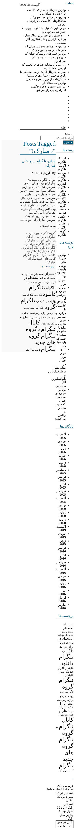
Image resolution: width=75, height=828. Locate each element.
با (61, 642)
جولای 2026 (62, 443)
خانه (63, 127)
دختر (65, 696)
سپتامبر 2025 (61, 493)
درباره (70, 700)
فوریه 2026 (62, 457)
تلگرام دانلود (48, 247)
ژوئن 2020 (63, 514)
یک (60, 770)
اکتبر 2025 (63, 485)
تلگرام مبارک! (47, 251)
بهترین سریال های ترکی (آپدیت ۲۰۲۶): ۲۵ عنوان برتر (61, 269)
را (61, 703)
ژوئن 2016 (63, 585)
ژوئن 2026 (63, 450)
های (64, 711)
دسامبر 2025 (61, 471)
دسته (59, 700)
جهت (70, 696)
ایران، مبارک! (35, 240)
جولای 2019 (62, 535)
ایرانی (65, 643)
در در (65, 700)
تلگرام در (69, 668)
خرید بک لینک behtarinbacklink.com (60, 787)
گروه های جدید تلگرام (42, 258)
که (57, 727)
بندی (65, 647)
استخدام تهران (65, 635)
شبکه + (69, 707)
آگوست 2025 (61, 500)
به (60, 647)
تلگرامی (69, 691)
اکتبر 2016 (63, 556)
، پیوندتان (35, 233)
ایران (71, 642)
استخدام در (65, 638)
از (64, 624)
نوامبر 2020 (62, 507)
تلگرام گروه (30, 247)
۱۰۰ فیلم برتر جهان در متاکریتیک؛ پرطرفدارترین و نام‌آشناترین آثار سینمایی (44, 39)
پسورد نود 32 (65, 796)
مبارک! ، (50, 262)
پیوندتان (51, 244)
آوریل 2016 (62, 599)
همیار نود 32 (65, 811)
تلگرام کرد (68, 675)
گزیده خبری (68, 770)
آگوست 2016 (61, 571)
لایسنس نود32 (64, 793)
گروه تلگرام (48, 233)
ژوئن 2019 (63, 542)
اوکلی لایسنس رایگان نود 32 (65, 804)
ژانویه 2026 (62, 464)
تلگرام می (64, 671)
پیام (66, 715)
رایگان (69, 818)
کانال (61, 715)
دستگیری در (68, 704)
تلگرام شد (27, 294)
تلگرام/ (67, 651)
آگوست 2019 (61, 528)
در (61, 695)
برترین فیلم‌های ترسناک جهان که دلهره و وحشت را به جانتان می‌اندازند (45, 57)
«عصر (69, 624)
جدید (62, 692)
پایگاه (71, 715)
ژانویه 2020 (62, 521)
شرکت (62, 707)
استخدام (68, 628)
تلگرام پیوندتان (34, 244)
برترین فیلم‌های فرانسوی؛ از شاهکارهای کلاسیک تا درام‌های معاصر (46, 21)
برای (70, 646)
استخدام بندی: (67, 632)
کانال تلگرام (48, 255)
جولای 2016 (62, 578)
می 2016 (63, 592)
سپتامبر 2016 (61, 564)
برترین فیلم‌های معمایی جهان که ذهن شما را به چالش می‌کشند (60, 404)
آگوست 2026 (61, 436)
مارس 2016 (62, 606)
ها (69, 711)
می (71, 711)
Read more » (48, 226)
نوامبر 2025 (62, 478)
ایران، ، (39, 236)
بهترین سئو (66, 814)
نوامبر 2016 (62, 549)
